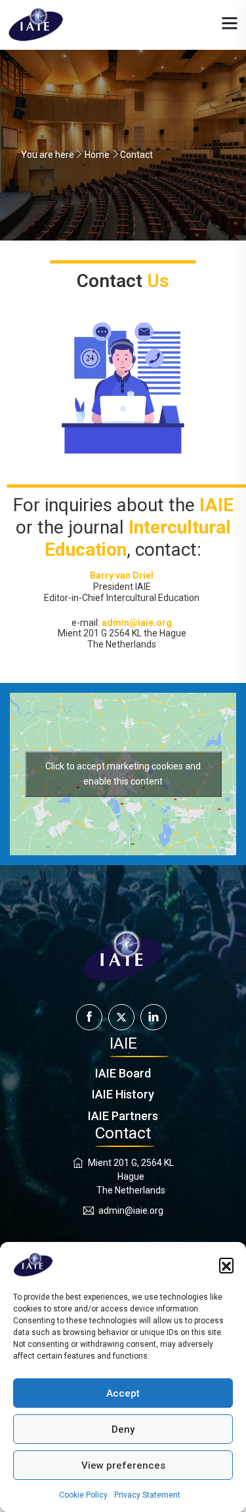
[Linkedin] (153, 1017)
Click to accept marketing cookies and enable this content (123, 773)
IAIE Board (123, 1073)
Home (97, 154)
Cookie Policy (83, 1495)
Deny (123, 1429)
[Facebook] (89, 1017)
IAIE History (123, 1094)
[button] (226, 1264)
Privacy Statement (147, 1495)
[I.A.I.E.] (36, 24)
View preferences (123, 1465)
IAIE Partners (123, 1116)
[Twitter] (121, 1017)
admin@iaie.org (130, 1210)
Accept (123, 1393)
